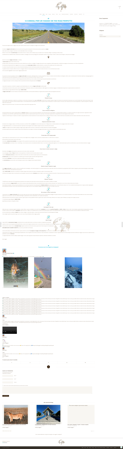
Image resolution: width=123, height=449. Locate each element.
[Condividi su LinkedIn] (67, 362)
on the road (101, 25)
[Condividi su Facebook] (11, 362)
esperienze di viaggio (111, 24)
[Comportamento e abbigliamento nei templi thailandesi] (48, 414)
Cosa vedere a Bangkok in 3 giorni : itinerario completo (78, 424)
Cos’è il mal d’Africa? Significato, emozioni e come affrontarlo (14, 424)
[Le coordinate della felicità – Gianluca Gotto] (122, 224)
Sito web (15, 382)
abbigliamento (101, 23)
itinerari (116, 24)
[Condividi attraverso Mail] (85, 362)
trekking (114, 25)
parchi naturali (107, 25)
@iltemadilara (4, 254)
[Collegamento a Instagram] (119, 8)
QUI (11, 70)
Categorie (101, 34)
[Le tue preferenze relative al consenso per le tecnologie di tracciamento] (121, 447)
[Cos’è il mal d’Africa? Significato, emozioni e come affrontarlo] (15, 414)
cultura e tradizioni (103, 24)
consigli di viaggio (108, 23)
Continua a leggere (5, 427)
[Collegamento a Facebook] (118, 6)
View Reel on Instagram (6, 346)
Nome (15, 375)
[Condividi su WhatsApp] (30, 362)
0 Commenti (4, 425)
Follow (3, 320)
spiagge (111, 25)
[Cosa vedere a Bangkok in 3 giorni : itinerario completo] (81, 414)
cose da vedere (115, 23)
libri (119, 24)
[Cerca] (83, 14)
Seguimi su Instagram (5, 297)
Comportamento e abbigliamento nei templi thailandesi (45, 424)
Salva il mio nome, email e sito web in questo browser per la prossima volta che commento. (16, 385)
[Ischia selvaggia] (0, 224)
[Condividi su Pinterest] (48, 362)
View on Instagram (5, 324)
